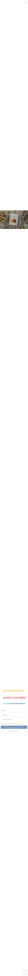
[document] (14, 488)
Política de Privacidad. (19, 723)
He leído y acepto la (13, 723)
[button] (25, 2)
